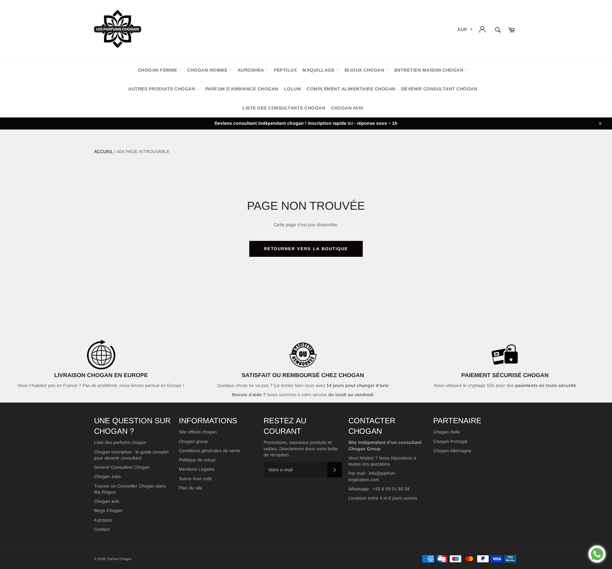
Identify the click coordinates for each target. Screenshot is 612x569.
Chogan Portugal (450, 441)
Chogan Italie (446, 431)
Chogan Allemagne (452, 450)
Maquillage (319, 70)
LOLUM (292, 88)
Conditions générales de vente (209, 450)
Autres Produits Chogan (162, 88)
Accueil (103, 151)
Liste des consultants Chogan (283, 107)
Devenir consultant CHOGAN (439, 88)
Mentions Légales (197, 469)
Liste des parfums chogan (120, 442)
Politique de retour (197, 459)
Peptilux (285, 70)
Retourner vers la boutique (306, 248)
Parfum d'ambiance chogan (241, 88)
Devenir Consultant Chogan (122, 467)
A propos (103, 520)
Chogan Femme (158, 70)
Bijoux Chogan (365, 70)
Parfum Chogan (119, 559)
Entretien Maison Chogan (429, 70)
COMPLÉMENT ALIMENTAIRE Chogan (351, 88)
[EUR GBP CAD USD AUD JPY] (464, 30)
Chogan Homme (208, 70)
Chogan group (193, 441)
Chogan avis (347, 107)
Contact (102, 529)
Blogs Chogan (108, 510)
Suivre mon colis (195, 478)
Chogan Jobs (107, 476)
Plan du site (190, 487)
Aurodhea (251, 70)
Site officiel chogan (198, 431)
